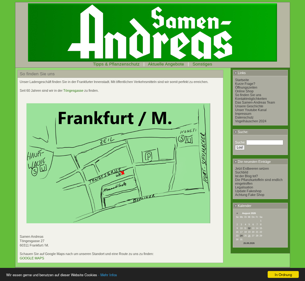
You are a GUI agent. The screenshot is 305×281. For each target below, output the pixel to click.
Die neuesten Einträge (254, 161)
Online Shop (244, 91)
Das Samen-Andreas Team (255, 102)
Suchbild (241, 172)
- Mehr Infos (107, 274)
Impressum (243, 113)
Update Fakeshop (248, 191)
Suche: (242, 132)
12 (249, 228)
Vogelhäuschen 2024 (250, 121)
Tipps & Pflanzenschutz (116, 64)
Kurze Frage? (245, 83)
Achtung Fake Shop (249, 195)
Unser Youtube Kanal (251, 110)
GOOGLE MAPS (32, 258)
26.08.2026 (249, 243)
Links (241, 73)
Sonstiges (202, 64)
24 (241, 235)
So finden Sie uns (248, 95)
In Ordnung (283, 274)
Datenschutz (244, 117)
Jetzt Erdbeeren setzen (252, 168)
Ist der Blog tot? (246, 176)
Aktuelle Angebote (166, 64)
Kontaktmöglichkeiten (251, 98)
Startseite (242, 80)
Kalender (244, 206)
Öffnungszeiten (246, 87)
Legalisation (244, 187)
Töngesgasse (73, 90)
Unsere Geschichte (249, 106)
